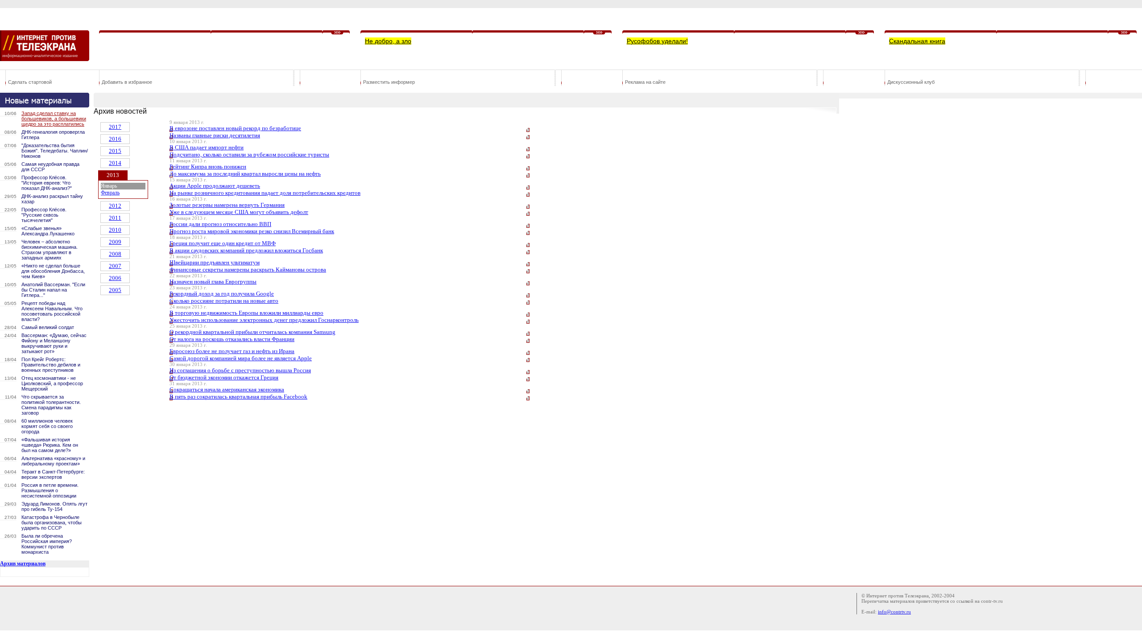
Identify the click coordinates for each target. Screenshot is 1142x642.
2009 (115, 242)
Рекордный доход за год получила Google (222, 293)
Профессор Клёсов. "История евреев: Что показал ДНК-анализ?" (46, 183)
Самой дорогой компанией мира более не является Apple (241, 358)
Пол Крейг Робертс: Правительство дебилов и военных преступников (50, 365)
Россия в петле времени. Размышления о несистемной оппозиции (50, 490)
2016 (115, 139)
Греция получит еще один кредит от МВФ (223, 243)
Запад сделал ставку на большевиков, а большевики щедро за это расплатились (53, 119)
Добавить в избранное (127, 82)
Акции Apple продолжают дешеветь (215, 185)
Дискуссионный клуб (911, 82)
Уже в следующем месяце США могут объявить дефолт (239, 212)
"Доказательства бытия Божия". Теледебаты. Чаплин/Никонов (54, 151)
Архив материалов (23, 563)
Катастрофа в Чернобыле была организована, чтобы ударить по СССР (51, 522)
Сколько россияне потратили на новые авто (224, 300)
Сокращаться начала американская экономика (227, 389)
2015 (115, 151)
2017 (115, 126)
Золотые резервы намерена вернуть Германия (227, 205)
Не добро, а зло (388, 41)
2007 (115, 266)
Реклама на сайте (645, 82)
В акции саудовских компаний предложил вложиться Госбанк (246, 250)
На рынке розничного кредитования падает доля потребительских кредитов (265, 192)
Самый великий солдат (47, 327)
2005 (115, 290)
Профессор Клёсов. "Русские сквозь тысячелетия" (43, 215)
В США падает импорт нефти (207, 147)
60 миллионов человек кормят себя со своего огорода (47, 426)
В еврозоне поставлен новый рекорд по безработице (235, 128)
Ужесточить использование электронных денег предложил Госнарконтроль (264, 320)
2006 (115, 278)
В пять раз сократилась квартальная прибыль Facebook (238, 396)
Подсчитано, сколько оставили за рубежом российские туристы (249, 154)
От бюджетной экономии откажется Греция (224, 377)
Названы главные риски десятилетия (215, 135)
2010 (115, 229)
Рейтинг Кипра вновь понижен (208, 166)
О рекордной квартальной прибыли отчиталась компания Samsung (252, 332)
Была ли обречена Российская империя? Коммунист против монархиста (46, 544)
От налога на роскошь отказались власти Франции (232, 339)
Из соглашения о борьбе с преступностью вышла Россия (240, 370)
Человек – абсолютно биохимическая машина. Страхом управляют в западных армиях (49, 249)
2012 (115, 205)
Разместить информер (389, 82)
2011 (115, 217)
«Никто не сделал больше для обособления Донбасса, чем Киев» (53, 271)
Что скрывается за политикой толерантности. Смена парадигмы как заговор (51, 405)
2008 (115, 254)
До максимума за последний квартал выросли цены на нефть (245, 173)
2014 (115, 163)
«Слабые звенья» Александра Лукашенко (47, 231)
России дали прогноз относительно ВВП (220, 224)
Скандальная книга (917, 41)
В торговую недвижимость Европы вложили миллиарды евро (246, 312)
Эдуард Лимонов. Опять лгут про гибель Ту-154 (54, 506)
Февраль (110, 192)
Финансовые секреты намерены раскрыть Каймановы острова (248, 269)
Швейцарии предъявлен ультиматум (215, 262)
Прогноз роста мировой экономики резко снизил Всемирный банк (252, 231)
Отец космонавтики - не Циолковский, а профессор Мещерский (52, 383)
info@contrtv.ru (894, 611)
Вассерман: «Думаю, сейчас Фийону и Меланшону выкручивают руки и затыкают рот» (54, 343)
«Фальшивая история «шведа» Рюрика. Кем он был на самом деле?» (49, 445)
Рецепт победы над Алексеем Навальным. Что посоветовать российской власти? (52, 311)
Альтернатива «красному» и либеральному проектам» (53, 461)
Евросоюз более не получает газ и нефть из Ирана (232, 351)
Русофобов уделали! (657, 41)
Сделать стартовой (30, 82)
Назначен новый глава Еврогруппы (213, 281)
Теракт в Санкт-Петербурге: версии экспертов (53, 474)
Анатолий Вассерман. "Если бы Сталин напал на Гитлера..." (53, 290)
